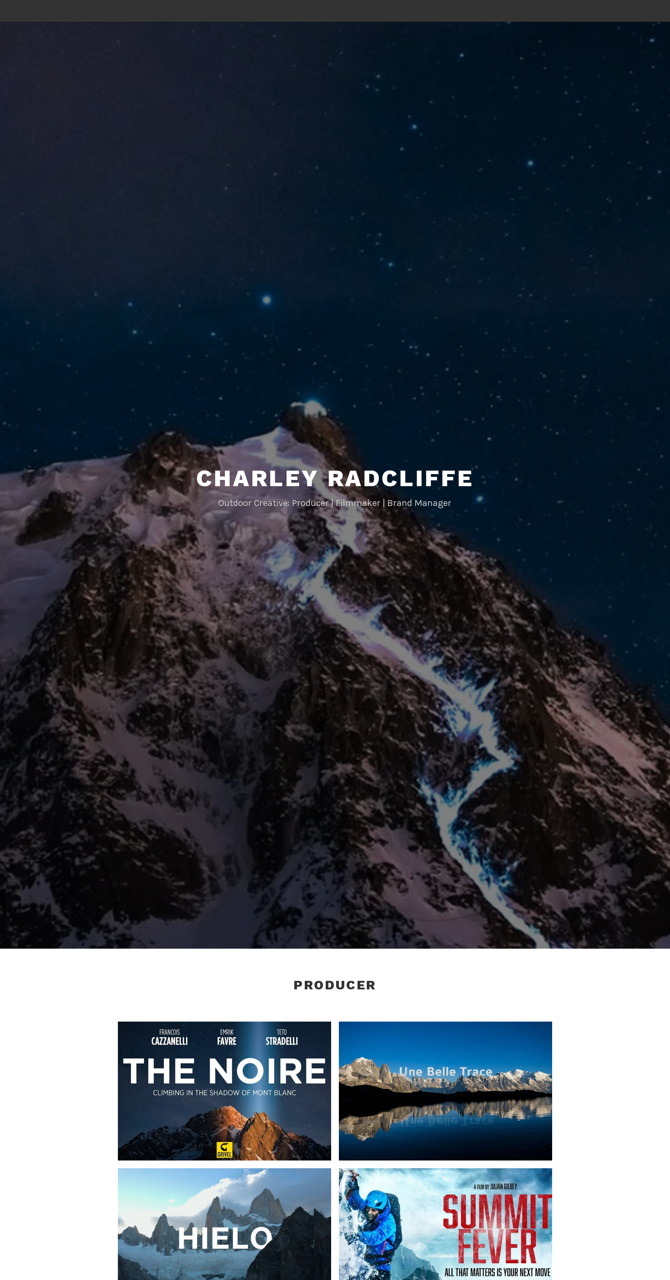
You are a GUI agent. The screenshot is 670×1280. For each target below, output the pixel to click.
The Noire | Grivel (224, 1080)
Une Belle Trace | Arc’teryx (445, 1080)
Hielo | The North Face (225, 1227)
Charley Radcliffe (335, 478)
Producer (270, 1097)
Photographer (235, 1097)
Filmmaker (197, 1097)
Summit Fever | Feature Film (445, 1227)
